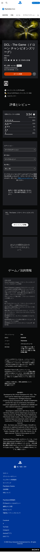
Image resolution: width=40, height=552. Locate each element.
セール (18, 15)
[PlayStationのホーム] (20, 3)
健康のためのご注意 (10, 383)
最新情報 (5, 15)
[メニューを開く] (2, 3)
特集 (12, 15)
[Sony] (35, 551)
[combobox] (20, 149)
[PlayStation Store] (9, 8)
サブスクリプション (29, 15)
